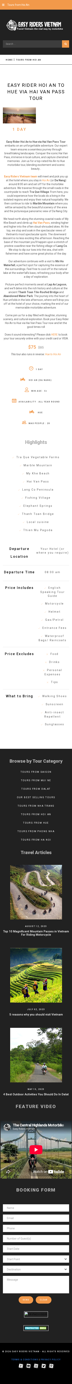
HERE (54, 334)
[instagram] (36, 1366)
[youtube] (28, 1366)
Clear (43, 1300)
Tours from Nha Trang (36, 806)
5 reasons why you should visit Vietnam (36, 1014)
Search (65, 44)
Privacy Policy (51, 1360)
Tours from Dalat (35, 789)
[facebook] (21, 1366)
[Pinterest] (51, 1366)
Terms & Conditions (24, 1360)
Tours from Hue (36, 822)
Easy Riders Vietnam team (20, 176)
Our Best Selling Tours (36, 797)
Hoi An (46, 180)
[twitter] (44, 1366)
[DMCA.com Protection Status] (36, 1327)
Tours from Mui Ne (36, 780)
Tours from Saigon (36, 772)
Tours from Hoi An (18, 4)
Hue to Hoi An (53, 354)
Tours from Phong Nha (36, 831)
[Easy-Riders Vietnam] (36, 25)
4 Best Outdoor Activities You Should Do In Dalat (36, 1094)
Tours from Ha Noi (36, 839)
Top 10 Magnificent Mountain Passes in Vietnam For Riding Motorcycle (36, 933)
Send (26, 1300)
